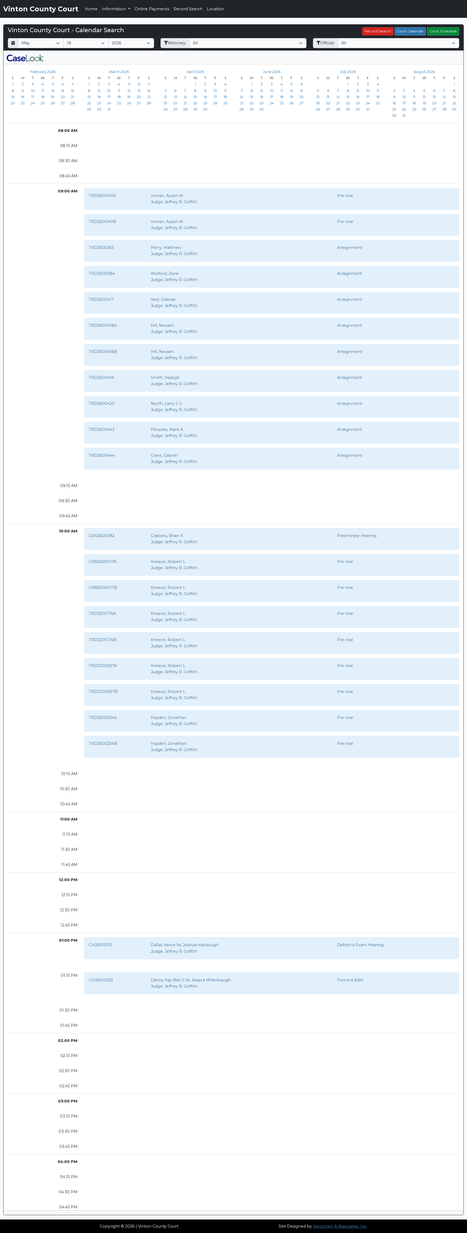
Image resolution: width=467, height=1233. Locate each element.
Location (215, 8)
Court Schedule (443, 31)
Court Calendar (410, 31)
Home (91, 8)
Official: (327, 43)
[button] (25, 57)
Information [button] (114, 8)
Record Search (188, 8)
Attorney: (177, 43)
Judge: (157, 201)
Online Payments (152, 8)
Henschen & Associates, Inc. (340, 1226)
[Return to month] (13, 43)
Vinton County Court (40, 9)
